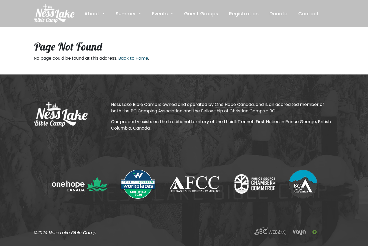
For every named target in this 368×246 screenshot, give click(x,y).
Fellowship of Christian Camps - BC (238, 111)
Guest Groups (201, 13)
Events (160, 13)
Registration (244, 13)
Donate (278, 13)
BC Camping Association (156, 111)
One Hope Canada (234, 104)
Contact (308, 13)
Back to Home (133, 58)
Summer (126, 13)
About (92, 13)
